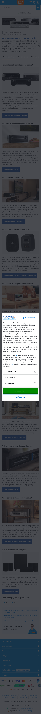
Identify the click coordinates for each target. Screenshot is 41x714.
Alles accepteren (20, 391)
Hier (11, 364)
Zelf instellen (20, 397)
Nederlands (29, 318)
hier (16, 355)
